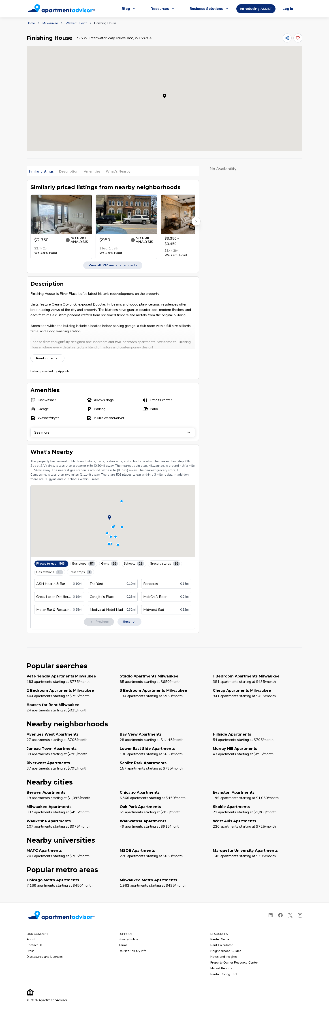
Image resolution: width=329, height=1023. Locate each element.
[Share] (287, 38)
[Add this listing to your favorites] (297, 38)
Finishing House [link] (105, 23)
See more (41, 432)
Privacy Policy (128, 939)
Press (30, 951)
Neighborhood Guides (225, 951)
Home (31, 23)
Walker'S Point (76, 23)
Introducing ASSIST (256, 9)
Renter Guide (219, 939)
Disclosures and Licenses (45, 957)
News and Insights (223, 957)
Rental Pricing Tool (223, 974)
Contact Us (35, 945)
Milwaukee (50, 23)
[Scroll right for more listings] (196, 221)
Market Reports (221, 968)
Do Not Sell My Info (132, 951)
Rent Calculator (221, 945)
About (31, 939)
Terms (123, 945)
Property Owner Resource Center (234, 962)
